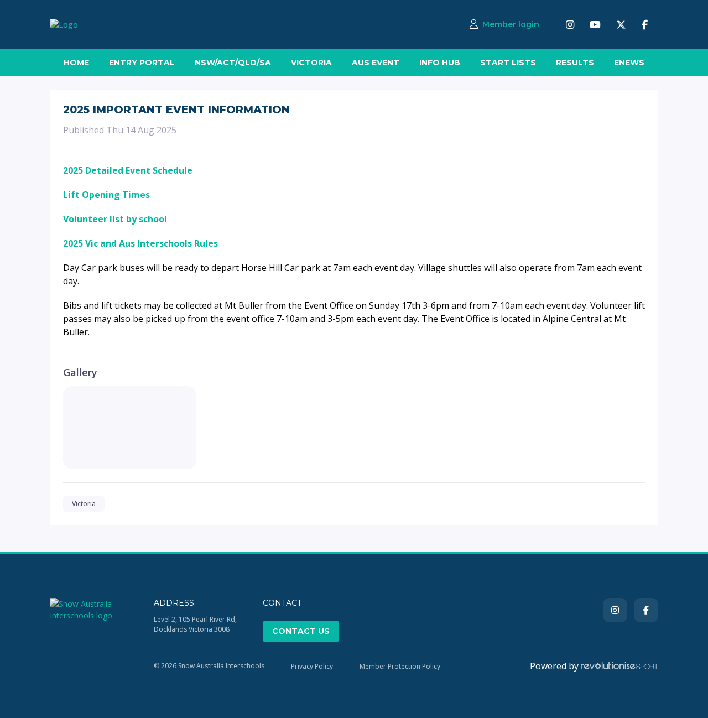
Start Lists (508, 62)
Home (76, 62)
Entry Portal (142, 62)
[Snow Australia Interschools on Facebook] (645, 24)
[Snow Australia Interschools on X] (621, 24)
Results (575, 62)
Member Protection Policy (400, 666)
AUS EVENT (375, 62)
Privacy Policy (312, 666)
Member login (510, 24)
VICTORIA (311, 62)
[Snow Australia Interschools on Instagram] (570, 24)
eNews (629, 62)
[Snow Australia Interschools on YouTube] (595, 24)
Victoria (84, 503)
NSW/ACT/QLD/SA (233, 62)
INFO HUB (439, 62)
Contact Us (301, 631)
